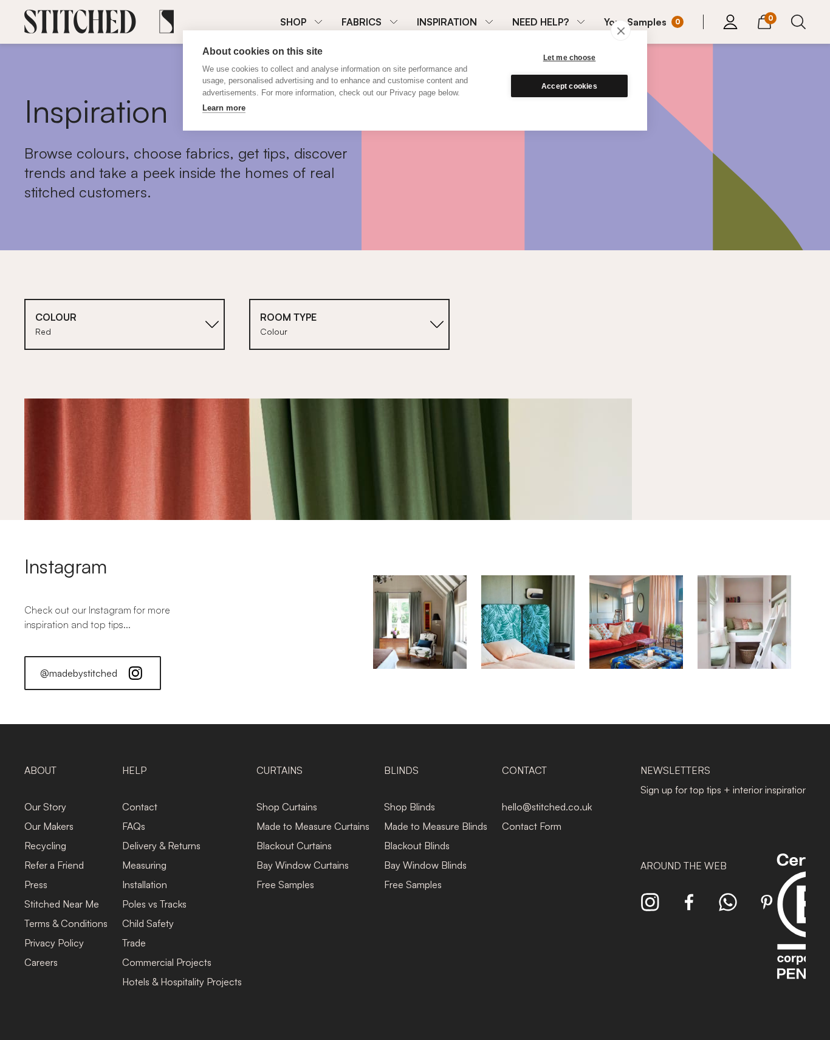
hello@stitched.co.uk (547, 807)
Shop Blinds (409, 807)
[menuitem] (301, 22)
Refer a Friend (54, 865)
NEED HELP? (540, 22)
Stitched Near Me (61, 904)
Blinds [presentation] (401, 770)
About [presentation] (40, 770)
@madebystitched (78, 673)
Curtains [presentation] (279, 770)
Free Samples (285, 884)
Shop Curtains (286, 807)
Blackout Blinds (417, 846)
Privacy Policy (54, 943)
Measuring (144, 865)
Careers (41, 962)
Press (35, 884)
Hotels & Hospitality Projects (182, 982)
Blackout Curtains (294, 846)
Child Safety (148, 923)
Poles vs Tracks (154, 904)
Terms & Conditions (66, 923)
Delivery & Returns (161, 846)
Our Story (45, 807)
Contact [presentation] (524, 770)
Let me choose (569, 57)
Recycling (45, 846)
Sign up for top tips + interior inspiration (724, 790)
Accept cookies (569, 86)
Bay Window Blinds (425, 865)
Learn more (223, 107)
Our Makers (49, 826)
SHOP (293, 22)
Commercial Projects (166, 962)
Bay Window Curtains (302, 865)
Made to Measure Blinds (435, 826)
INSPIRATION (447, 22)
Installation (144, 884)
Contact (139, 807)
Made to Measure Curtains (312, 826)
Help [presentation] (134, 770)
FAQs (133, 826)
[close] (621, 30)
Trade (134, 943)
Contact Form (531, 826)
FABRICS (361, 22)
